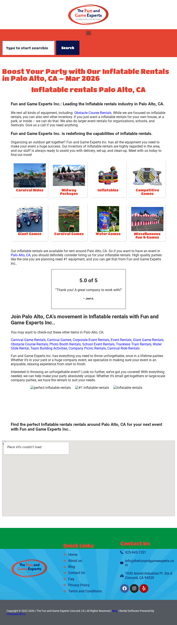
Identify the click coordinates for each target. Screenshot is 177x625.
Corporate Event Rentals (91, 340)
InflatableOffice (15, 614)
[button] (88, 32)
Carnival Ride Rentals (123, 348)
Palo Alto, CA (20, 255)
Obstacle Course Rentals (92, 113)
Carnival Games (59, 340)
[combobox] (28, 48)
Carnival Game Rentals (28, 340)
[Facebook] (124, 588)
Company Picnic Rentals (87, 348)
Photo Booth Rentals (65, 344)
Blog (114, 610)
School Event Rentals (98, 344)
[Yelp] (144, 588)
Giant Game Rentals (148, 340)
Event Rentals (121, 340)
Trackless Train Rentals (133, 344)
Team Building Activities (48, 348)
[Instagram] (134, 588)
